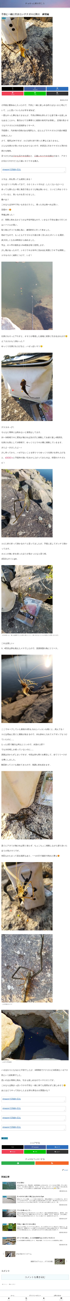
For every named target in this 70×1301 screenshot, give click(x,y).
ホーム (12, 1295)
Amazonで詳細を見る (11, 169)
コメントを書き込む (35, 1277)
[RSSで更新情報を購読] (52, 1163)
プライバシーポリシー (35, 1295)
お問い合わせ (57, 1295)
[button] (57, 93)
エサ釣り (5, 1138)
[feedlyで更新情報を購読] (18, 1163)
